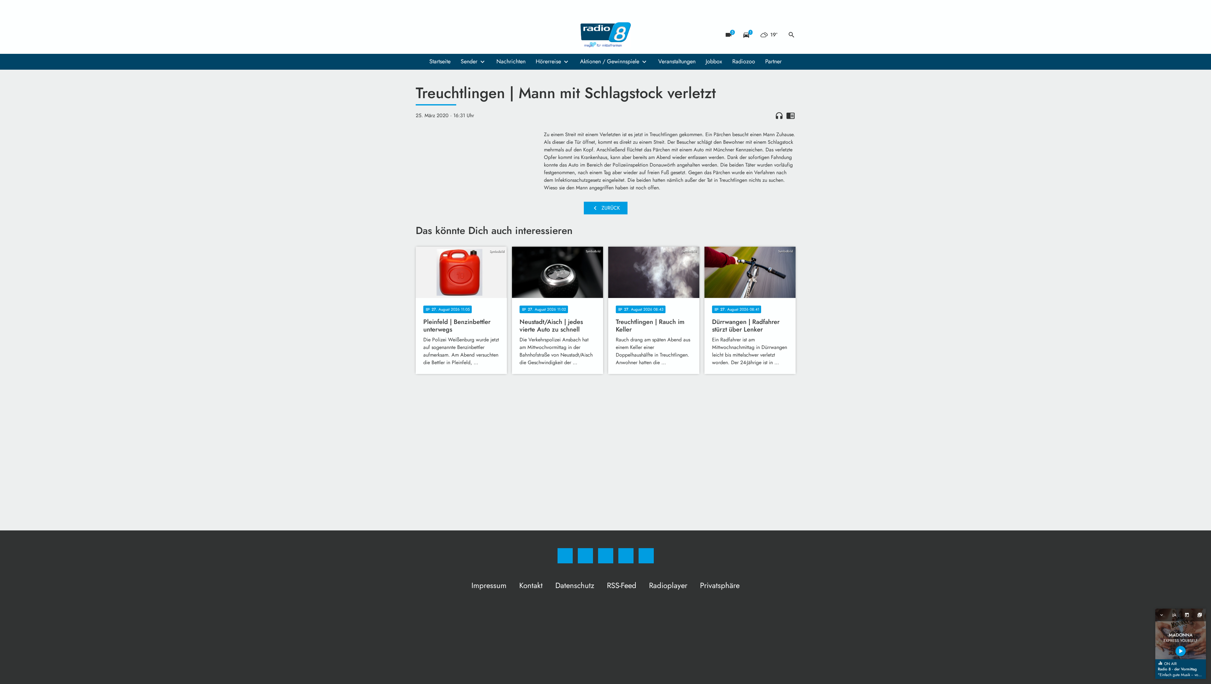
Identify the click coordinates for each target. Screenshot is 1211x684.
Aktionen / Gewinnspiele (609, 61)
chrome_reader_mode (790, 115)
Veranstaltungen (677, 61)
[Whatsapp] (447, 34)
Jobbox (714, 61)
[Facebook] (422, 34)
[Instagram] (434, 34)
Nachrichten (511, 61)
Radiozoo (743, 61)
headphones (779, 115)
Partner (773, 61)
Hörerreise (548, 61)
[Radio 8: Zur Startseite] (605, 35)
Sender (469, 61)
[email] (472, 34)
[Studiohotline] (460, 34)
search (791, 35)
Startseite (440, 61)
